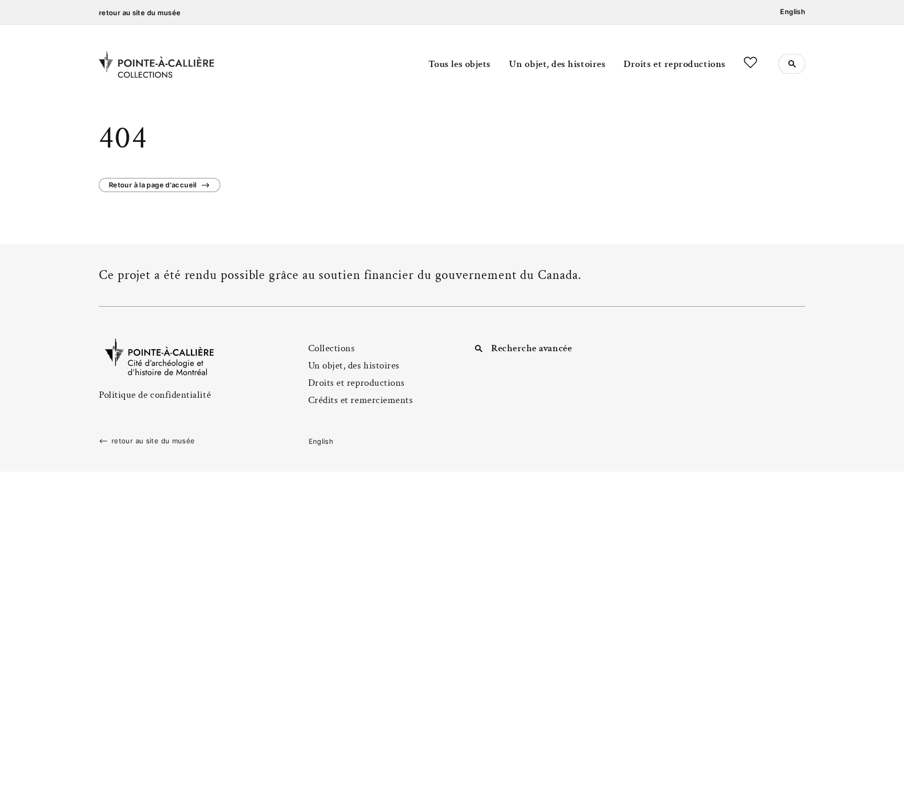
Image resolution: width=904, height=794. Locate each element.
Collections (331, 348)
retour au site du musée (140, 12)
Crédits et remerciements (360, 400)
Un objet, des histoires (557, 64)
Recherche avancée (531, 348)
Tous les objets (459, 64)
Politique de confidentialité (155, 394)
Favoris (750, 62)
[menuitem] (792, 12)
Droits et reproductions (674, 64)
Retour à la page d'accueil (153, 185)
